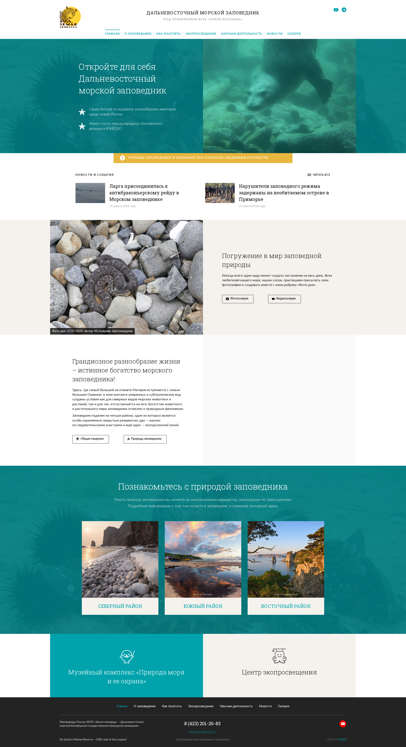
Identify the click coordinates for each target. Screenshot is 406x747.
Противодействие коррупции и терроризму (203, 739)
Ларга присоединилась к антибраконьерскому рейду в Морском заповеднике (144, 192)
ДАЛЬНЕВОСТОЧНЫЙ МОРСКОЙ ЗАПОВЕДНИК (203, 13)
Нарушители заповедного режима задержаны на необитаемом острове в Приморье (284, 192)
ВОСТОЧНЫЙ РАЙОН (286, 606)
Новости (275, 34)
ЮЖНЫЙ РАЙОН (203, 606)
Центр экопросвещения (279, 672)
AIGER (342, 739)
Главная (112, 34)
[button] (63, 277)
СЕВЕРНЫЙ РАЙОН (120, 606)
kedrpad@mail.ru (203, 732)
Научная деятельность (241, 34)
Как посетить (168, 34)
